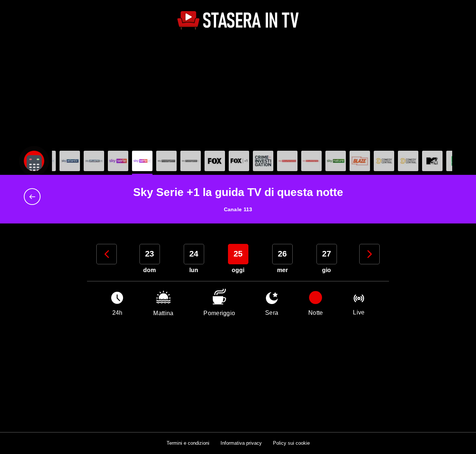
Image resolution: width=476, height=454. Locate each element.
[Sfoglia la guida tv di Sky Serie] (118, 161)
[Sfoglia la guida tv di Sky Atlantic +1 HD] (94, 161)
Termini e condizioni (188, 443)
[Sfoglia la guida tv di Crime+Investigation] (263, 161)
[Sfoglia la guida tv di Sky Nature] (335, 161)
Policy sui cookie (291, 443)
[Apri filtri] (34, 161)
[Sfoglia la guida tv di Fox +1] (239, 161)
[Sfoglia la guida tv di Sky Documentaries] (287, 161)
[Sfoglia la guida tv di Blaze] (360, 161)
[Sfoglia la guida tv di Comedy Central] (384, 161)
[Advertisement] (238, 91)
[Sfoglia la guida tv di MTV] (432, 161)
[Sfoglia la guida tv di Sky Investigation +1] (190, 161)
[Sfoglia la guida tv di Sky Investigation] (166, 161)
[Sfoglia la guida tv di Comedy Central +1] (408, 161)
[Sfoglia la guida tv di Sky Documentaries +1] (311, 161)
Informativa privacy (241, 443)
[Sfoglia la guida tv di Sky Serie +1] (142, 161)
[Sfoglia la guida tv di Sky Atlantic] (70, 161)
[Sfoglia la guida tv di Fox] (215, 161)
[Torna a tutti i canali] (34, 196)
